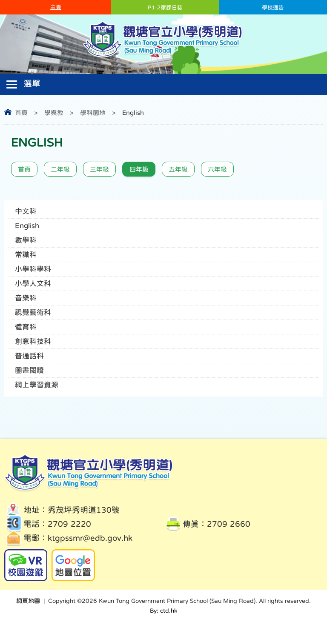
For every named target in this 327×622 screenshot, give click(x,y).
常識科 (26, 254)
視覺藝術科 (33, 312)
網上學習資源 (36, 384)
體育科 (26, 327)
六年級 (217, 169)
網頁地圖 (28, 601)
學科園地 (93, 112)
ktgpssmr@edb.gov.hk (90, 538)
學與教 (53, 112)
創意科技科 (33, 341)
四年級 (139, 169)
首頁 (21, 112)
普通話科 (29, 356)
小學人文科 (33, 283)
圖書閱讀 (29, 370)
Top (305, 584)
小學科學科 (33, 269)
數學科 (26, 240)
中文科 (26, 211)
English (27, 225)
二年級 (60, 169)
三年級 (99, 169)
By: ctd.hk (163, 610)
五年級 (178, 169)
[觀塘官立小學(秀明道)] (163, 57)
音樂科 (26, 298)
